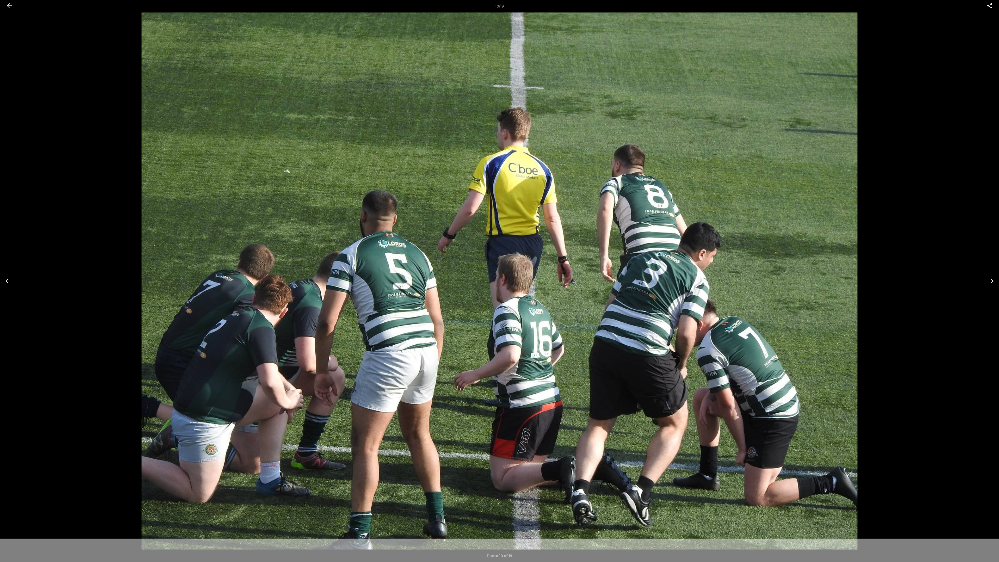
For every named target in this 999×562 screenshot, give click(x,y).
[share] (990, 6)
